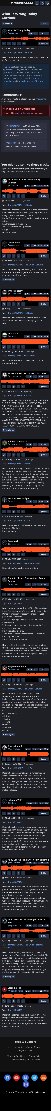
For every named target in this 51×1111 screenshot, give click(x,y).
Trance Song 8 (15, 746)
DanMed (14, 185)
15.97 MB (19, 313)
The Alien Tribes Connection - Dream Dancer (27, 580)
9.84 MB (18, 563)
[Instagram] (26, 1084)
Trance (11, 52)
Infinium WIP (15, 800)
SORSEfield (15, 669)
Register (27, 113)
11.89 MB (19, 944)
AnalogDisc (15, 862)
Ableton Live (29, 355)
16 (47, 246)
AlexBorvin (15, 245)
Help (9, 1047)
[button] (47, 3)
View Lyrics (9, 279)
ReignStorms (14, 126)
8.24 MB (18, 603)
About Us (19, 1047)
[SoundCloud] (43, 1077)
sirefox (13, 336)
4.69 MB (18, 395)
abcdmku (14, 33)
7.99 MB (18, 1010)
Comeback (13, 541)
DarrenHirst (15, 293)
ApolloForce (15, 925)
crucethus (14, 544)
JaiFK (12, 501)
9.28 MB (18, 520)
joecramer (14, 584)
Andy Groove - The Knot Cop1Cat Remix (28, 859)
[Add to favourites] (19, 44)
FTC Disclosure (33, 1059)
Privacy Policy (35, 1056)
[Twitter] (34, 1077)
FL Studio (28, 205)
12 (47, 445)
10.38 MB (19, 768)
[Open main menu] (3, 3)
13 (47, 186)
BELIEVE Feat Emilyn (18, 498)
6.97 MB (18, 882)
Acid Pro (36, 563)
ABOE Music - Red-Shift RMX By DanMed (24, 181)
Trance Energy (15, 290)
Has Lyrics (29, 264)
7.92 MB (18, 205)
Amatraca (13, 333)
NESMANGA (15, 376)
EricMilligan (15, 749)
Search (46, 23)
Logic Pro (29, 768)
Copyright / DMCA (25, 1050)
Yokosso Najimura (17, 441)
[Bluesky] (25, 1077)
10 (47, 337)
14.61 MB (19, 264)
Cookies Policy (17, 1059)
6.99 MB (18, 463)
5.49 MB (18, 822)
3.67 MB (18, 688)
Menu (7, 23)
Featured (28, 52)
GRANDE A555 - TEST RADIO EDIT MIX (27, 373)
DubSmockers (16, 444)
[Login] (37, 3)
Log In (17, 113)
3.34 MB (18, 52)
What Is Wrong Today (19, 30)
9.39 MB (18, 355)
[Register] (42, 3)
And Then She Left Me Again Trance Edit (26, 921)
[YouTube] (16, 1077)
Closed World (14, 242)
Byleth (13, 803)
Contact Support (33, 1047)
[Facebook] (7, 1077)
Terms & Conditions (16, 1056)
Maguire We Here (17, 666)
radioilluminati (16, 991)
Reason (27, 463)
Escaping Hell (14, 987)
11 (47, 544)
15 (47, 294)
